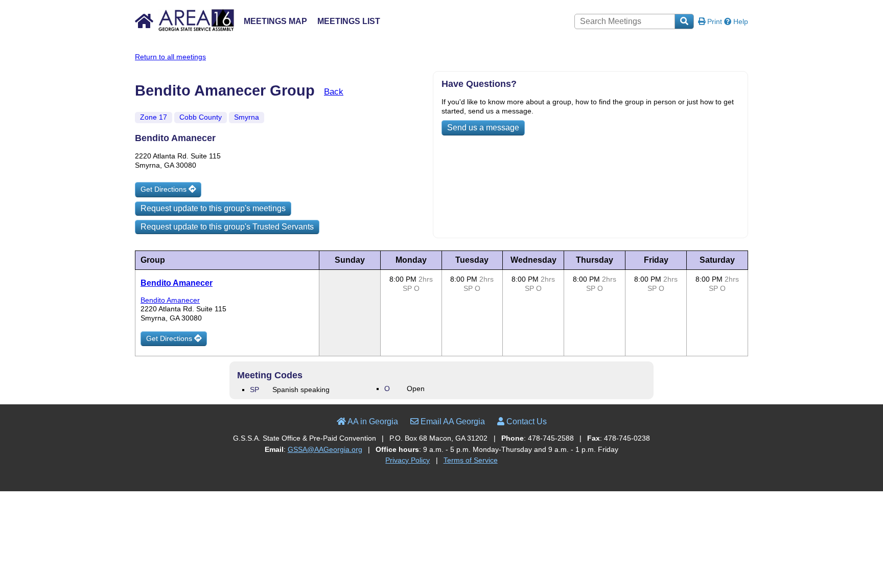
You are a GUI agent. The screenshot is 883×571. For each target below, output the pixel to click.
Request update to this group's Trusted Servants (227, 226)
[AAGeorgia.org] (185, 29)
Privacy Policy (407, 460)
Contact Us (525, 421)
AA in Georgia (372, 421)
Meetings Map (275, 21)
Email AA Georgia (452, 421)
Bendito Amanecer (177, 283)
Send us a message (483, 127)
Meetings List (348, 21)
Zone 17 (153, 117)
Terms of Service (471, 460)
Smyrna (246, 117)
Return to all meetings (170, 57)
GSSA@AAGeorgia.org (325, 449)
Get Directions (165, 189)
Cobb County (200, 117)
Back (333, 91)
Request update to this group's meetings (213, 208)
